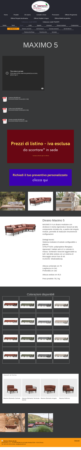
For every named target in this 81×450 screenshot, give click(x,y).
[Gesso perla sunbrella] (61, 322)
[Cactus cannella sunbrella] (10, 338)
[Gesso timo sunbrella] (27, 321)
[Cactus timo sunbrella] (27, 338)
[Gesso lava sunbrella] (44, 321)
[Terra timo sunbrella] (27, 304)
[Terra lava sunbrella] (44, 305)
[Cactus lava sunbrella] (44, 338)
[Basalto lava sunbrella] (44, 355)
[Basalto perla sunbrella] (61, 355)
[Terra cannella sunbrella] (10, 304)
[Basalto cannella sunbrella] (10, 355)
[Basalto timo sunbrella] (27, 355)
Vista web (77, 440)
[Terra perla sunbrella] (61, 304)
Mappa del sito (12, 440)
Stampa (5, 440)
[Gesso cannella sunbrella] (10, 321)
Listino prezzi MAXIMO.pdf (15, 108)
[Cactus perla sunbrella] (61, 338)
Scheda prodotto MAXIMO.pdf (16, 119)
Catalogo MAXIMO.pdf (14, 97)
